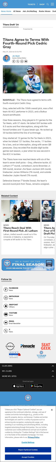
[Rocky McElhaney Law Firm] (14, 355)
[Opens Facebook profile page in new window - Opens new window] (13, 61)
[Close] (52, 410)
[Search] (48, 4)
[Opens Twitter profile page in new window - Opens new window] (17, 61)
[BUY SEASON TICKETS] (28, 264)
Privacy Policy (33, 437)
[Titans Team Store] (41, 355)
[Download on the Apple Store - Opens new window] (18, 386)
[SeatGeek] (46, 346)
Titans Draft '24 (11, 24)
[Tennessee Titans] (28, 398)
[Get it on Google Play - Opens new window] (36, 387)
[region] (28, 434)
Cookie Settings (28, 442)
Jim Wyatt (16, 56)
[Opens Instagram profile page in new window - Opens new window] (21, 61)
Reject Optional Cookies (28, 450)
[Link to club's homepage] (5, 3)
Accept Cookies (28, 457)
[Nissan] (10, 346)
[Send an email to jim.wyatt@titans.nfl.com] (25, 61)
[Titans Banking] (28, 346)
